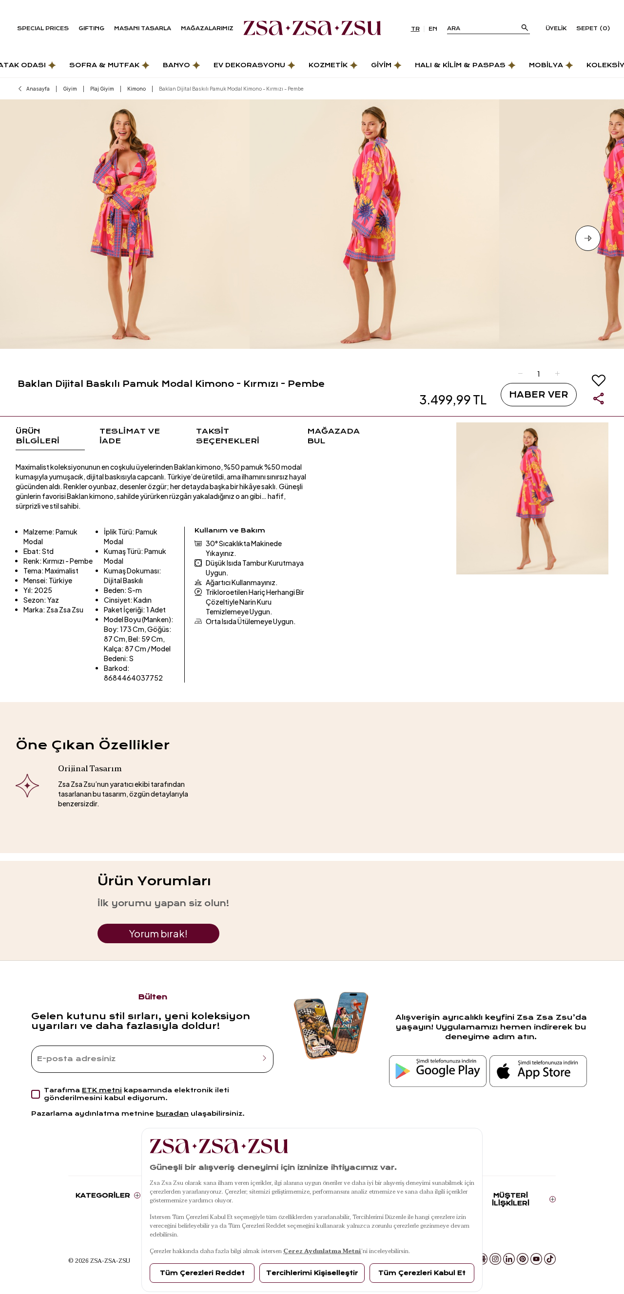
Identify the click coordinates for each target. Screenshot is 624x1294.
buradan (172, 1113)
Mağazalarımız (207, 28)
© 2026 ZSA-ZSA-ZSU (99, 1260)
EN (433, 29)
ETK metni (102, 1090)
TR (415, 29)
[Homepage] (312, 28)
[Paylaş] (598, 398)
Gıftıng (91, 28)
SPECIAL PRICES (43, 28)
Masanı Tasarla (142, 28)
